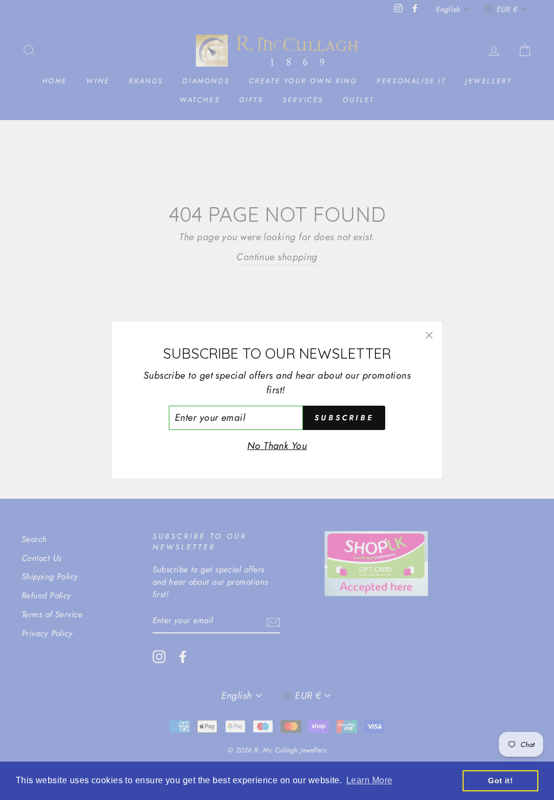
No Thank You (277, 446)
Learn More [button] (369, 780)
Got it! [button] (500, 780)
